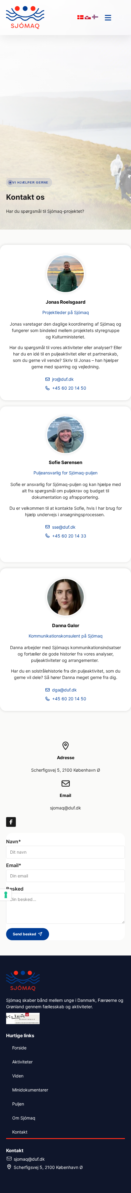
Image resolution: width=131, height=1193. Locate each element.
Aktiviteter (22, 1061)
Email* (13, 865)
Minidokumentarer (30, 1089)
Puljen (18, 1103)
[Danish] (81, 17)
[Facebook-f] (11, 822)
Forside (19, 1047)
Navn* (13, 842)
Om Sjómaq (23, 1117)
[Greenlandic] (88, 17)
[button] (121, 17)
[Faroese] (95, 17)
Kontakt (19, 1131)
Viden (17, 1075)
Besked (14, 889)
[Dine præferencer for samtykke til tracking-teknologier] (6, 895)
